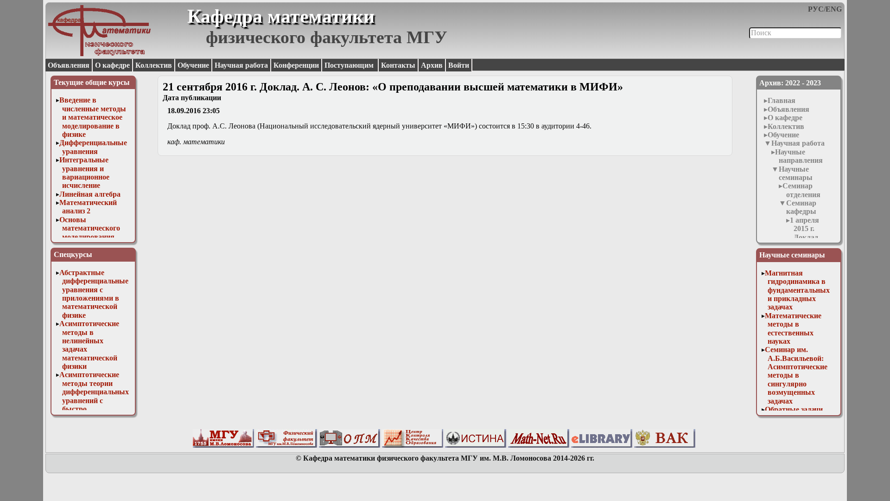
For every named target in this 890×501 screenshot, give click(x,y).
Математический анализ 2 (88, 207)
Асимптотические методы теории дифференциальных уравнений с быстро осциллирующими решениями (94, 400)
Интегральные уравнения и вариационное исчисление (84, 172)
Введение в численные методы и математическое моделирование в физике (92, 117)
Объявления (68, 65)
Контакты (398, 65)
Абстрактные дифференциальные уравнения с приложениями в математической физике (93, 294)
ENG (834, 9)
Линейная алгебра (90, 194)
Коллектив (153, 65)
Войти (458, 65)
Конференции (296, 65)
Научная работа (241, 65)
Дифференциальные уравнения (93, 147)
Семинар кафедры (801, 207)
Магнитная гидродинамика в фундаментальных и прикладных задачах (797, 290)
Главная (781, 100)
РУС (816, 9)
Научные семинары (796, 173)
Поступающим (349, 65)
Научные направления (799, 156)
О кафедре (112, 65)
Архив (432, 65)
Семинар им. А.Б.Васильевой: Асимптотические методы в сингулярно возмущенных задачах (796, 375)
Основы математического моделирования (89, 228)
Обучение (193, 65)
